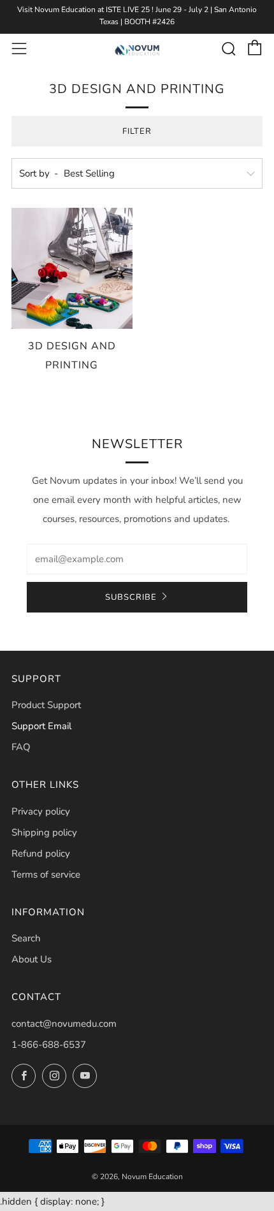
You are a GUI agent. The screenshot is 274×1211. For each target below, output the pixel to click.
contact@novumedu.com (64, 1023)
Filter (137, 131)
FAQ (21, 747)
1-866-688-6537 (48, 1044)
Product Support (46, 705)
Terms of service (45, 874)
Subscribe (131, 597)
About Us (31, 959)
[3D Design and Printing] (72, 268)
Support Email (41, 726)
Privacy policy (40, 811)
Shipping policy (44, 832)
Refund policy (40, 853)
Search (26, 938)
